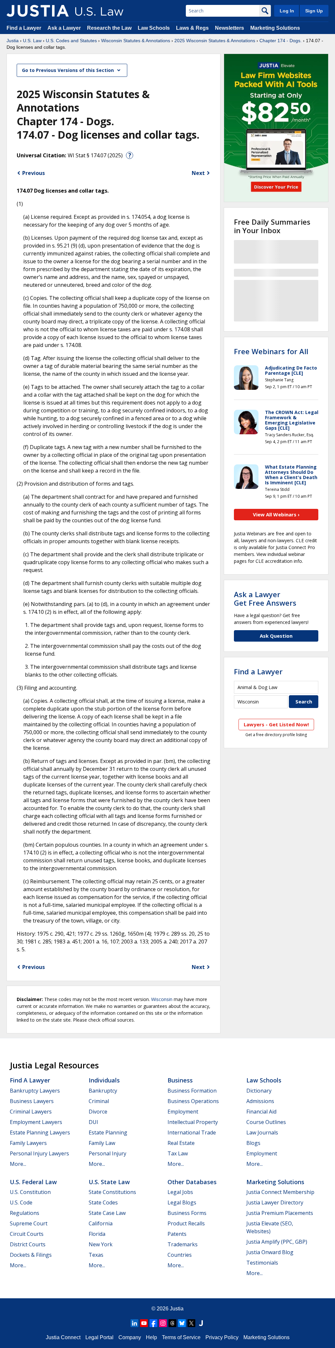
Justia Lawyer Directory (274, 1202)
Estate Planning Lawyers (40, 1132)
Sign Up (314, 10)
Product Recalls (186, 1223)
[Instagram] (163, 1323)
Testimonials (262, 1262)
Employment (183, 1111)
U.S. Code (21, 1202)
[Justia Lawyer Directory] (201, 1323)
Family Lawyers (28, 1143)
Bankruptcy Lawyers (35, 1090)
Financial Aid (261, 1111)
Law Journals (262, 1132)
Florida (97, 1233)
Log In (287, 10)
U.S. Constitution (30, 1192)
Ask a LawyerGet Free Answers (265, 598)
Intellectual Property (193, 1122)
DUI (93, 1122)
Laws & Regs (192, 28)
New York (101, 1244)
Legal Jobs (180, 1192)
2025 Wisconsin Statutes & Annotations (214, 40)
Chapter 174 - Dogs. (280, 40)
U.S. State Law (109, 1182)
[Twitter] (191, 1323)
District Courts (27, 1244)
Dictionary (259, 1090)
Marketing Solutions (275, 28)
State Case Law (107, 1213)
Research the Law (109, 28)
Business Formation (192, 1090)
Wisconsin (161, 999)
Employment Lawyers (36, 1122)
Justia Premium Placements (279, 1213)
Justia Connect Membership (280, 1192)
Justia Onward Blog (269, 1252)
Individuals (104, 1080)
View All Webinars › (276, 514)
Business (180, 1080)
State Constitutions (112, 1192)
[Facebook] (153, 1323)
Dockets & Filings (31, 1254)
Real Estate (181, 1143)
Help (151, 1337)
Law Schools (154, 28)
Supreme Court (28, 1223)
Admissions (260, 1101)
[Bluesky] (182, 1323)
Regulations (24, 1213)
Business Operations (193, 1101)
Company (129, 1337)
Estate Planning (108, 1132)
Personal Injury (107, 1153)
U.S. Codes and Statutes (71, 40)
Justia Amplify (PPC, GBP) (276, 1241)
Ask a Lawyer (64, 28)
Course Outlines (266, 1122)
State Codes (103, 1202)
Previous (33, 173)
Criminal (99, 1101)
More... (18, 1163)
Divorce (98, 1111)
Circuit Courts (27, 1233)
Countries (180, 1254)
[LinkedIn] (134, 1323)
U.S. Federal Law (33, 1182)
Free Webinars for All (271, 351)
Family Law (102, 1143)
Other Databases (192, 1182)
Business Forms (187, 1213)
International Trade (192, 1132)
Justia (13, 40)
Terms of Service (181, 1337)
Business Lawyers (32, 1101)
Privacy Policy (221, 1337)
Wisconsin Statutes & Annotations (135, 40)
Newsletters (229, 28)
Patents (177, 1233)
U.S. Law (32, 40)
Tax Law (178, 1153)
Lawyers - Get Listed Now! (276, 724)
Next (198, 173)
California (101, 1223)
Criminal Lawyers (31, 1111)
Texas (96, 1254)
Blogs (253, 1143)
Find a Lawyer (24, 28)
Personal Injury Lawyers (39, 1153)
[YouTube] (144, 1323)
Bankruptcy (103, 1090)
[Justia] (38, 11)
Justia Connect (63, 1337)
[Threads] (172, 1323)
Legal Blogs (182, 1202)
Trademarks (183, 1244)
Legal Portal (99, 1337)
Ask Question (276, 635)
